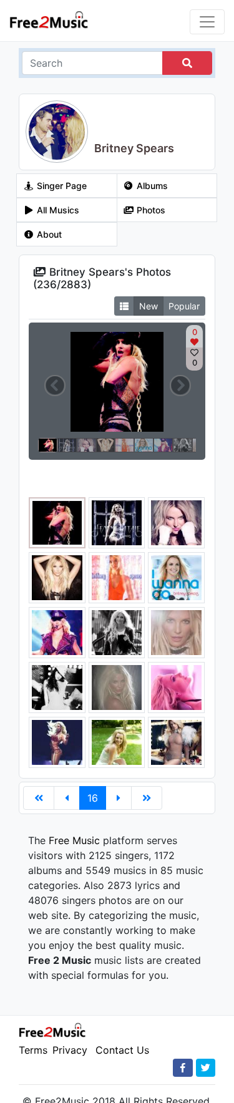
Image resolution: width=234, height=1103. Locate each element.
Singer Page (60, 185)
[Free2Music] (49, 19)
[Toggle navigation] (207, 21)
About (48, 234)
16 (92, 798)
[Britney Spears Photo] (57, 521)
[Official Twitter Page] (205, 1068)
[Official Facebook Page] (183, 1068)
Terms (33, 1050)
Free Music (74, 840)
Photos (149, 210)
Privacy (69, 1050)
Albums (151, 185)
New (148, 306)
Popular (184, 306)
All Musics (56, 210)
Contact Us (122, 1050)
